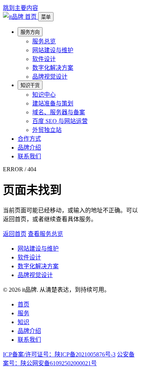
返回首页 (14, 234)
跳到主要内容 (20, 8)
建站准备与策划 (52, 103)
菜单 (46, 17)
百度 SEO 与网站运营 (60, 121)
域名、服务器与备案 (58, 112)
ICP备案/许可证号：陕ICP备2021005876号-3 (59, 354)
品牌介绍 (29, 147)
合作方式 (29, 139)
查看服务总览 (45, 234)
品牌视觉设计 (49, 76)
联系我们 (29, 156)
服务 (23, 313)
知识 (23, 322)
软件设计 (44, 59)
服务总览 (44, 41)
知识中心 (44, 94)
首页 (23, 304)
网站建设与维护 (52, 50)
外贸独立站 (47, 130)
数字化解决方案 (52, 68)
